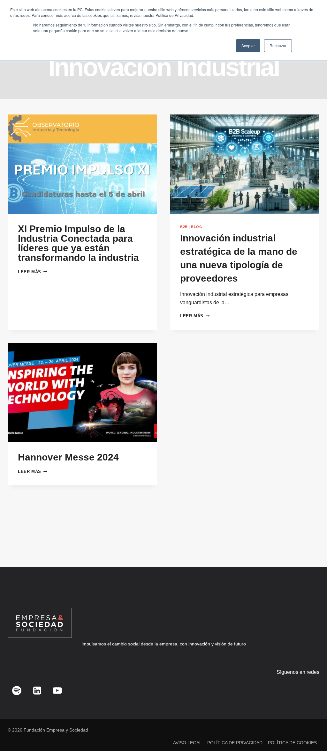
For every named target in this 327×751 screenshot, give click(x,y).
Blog (196, 227)
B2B (184, 227)
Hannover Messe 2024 (68, 457)
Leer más (32, 271)
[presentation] (82, 164)
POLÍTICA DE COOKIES (292, 742)
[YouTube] (57, 690)
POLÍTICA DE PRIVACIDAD (234, 742)
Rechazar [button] (278, 45)
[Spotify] (17, 690)
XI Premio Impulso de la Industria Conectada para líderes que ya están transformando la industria (78, 243)
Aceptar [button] (248, 45)
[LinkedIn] (37, 690)
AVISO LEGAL (187, 742)
